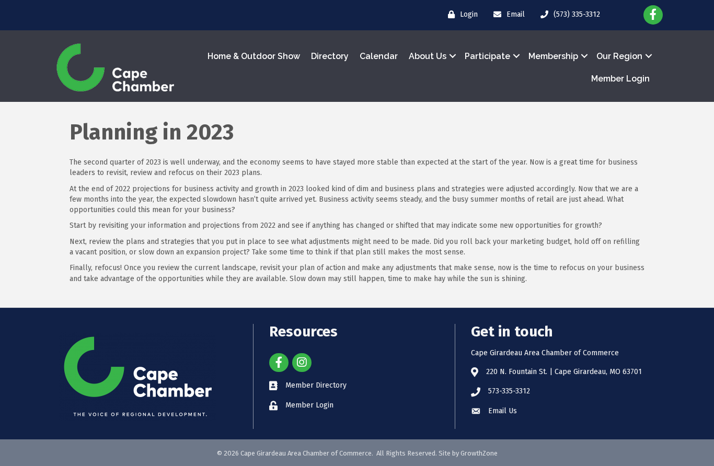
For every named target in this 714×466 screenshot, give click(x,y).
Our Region (619, 56)
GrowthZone (479, 453)
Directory (330, 56)
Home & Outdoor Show (254, 56)
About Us (427, 56)
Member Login (620, 79)
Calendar (379, 56)
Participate (487, 56)
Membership (553, 56)
